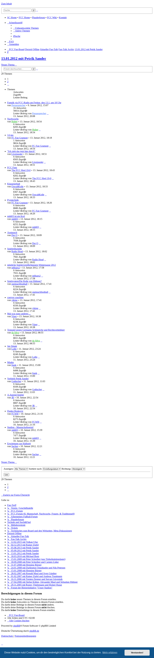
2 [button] (7, 81)
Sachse (14, 446)
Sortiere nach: (36, 469)
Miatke (10, 362)
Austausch (12, 232)
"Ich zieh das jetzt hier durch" (21, 151)
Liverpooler (17, 154)
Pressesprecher (18, 105)
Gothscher (16, 381)
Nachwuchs (12, 119)
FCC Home (24, 17)
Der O (14, 235)
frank (13, 365)
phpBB (16, 625)
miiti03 (14, 219)
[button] (8, 84)
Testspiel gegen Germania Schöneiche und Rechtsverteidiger (36, 330)
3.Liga (10, 135)
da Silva (15, 332)
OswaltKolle (17, 186)
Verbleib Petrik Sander (18, 378)
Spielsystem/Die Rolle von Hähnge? (24, 281)
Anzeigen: (9, 469)
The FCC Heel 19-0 (21, 170)
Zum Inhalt (6, 3)
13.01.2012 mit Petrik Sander (23, 58)
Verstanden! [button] (137, 652)
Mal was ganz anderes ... (19, 313)
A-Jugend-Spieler (15, 395)
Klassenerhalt (13, 184)
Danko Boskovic (15, 411)
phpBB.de (34, 631)
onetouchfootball (19, 284)
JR (12, 397)
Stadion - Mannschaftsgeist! (20, 427)
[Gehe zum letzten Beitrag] (48, 113)
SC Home (12, 17)
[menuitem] (26, 28)
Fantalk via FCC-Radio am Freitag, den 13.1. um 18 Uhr (34, 102)
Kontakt (63, 17)
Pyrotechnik (13, 200)
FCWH (14, 414)
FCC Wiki (52, 17)
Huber (14, 121)
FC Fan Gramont (19, 138)
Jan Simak (12, 346)
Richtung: (67, 469)
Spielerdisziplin (14, 248)
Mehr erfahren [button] (109, 652)
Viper (14, 316)
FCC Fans (12, 167)
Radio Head (17, 251)
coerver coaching (15, 297)
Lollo (14, 349)
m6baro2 (15, 267)
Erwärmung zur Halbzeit (19, 443)
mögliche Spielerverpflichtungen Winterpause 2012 (31, 265)
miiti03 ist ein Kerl (16, 216)
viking (14, 300)
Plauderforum (38, 17)
